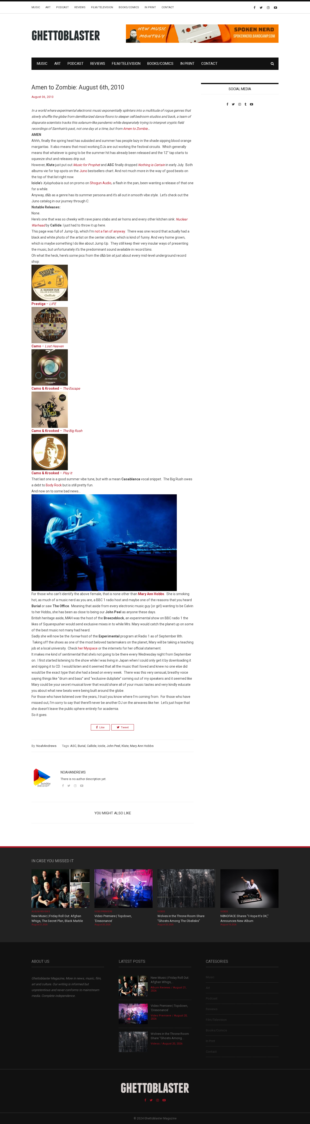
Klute (125, 746)
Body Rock (54, 485)
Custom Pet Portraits (215, 139)
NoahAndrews (46, 746)
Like (102, 727)
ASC (73, 746)
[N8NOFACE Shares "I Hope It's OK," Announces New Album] (249, 889)
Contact (168, 7)
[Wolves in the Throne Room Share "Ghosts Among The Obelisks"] (186, 889)
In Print (150, 7)
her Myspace (88, 648)
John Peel (113, 746)
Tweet (125, 727)
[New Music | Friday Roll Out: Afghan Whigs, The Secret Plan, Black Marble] (60, 889)
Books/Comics (129, 7)
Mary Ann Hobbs (142, 746)
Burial (81, 746)
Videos (161, 911)
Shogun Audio (100, 183)
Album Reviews (40, 911)
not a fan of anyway (110, 231)
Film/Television (102, 7)
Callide (91, 746)
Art (48, 7)
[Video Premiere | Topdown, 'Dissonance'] (123, 889)
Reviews (79, 7)
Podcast (62, 7)
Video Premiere (103, 911)
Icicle (101, 746)
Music (35, 7)
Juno (83, 171)
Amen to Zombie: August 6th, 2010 (77, 87)
